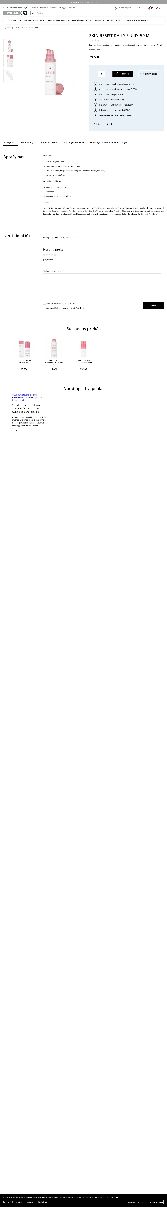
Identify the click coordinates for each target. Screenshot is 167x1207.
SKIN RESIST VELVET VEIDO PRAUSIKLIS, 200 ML (54, 362)
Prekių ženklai (78, 20)
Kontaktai (71, 8)
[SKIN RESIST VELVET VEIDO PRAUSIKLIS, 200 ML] (54, 348)
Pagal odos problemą (57, 20)
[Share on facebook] (103, 124)
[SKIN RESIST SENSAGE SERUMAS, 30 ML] (24, 348)
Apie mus (53, 8)
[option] (24, 356)
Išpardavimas (96, 20)
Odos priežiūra (12, 20)
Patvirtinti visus (156, 1202)
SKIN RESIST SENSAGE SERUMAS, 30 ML (24, 361)
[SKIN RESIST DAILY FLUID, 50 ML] (51, 109)
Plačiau (15, 431)
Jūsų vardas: (48, 259)
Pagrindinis (7, 28)
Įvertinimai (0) (28, 142)
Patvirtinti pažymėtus (136, 1202)
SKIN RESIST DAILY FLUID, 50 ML (26, 28)
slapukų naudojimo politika (109, 1197)
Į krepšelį (125, 74)
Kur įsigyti (62, 8)
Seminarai (44, 8)
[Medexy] (15, 13)
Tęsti (153, 305)
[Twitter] (107, 124)
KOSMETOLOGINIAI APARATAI (137, 20)
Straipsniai (34, 8)
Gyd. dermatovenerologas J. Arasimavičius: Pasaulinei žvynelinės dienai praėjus (27, 408)
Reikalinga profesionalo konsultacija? (108, 142)
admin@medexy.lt (20, 8)
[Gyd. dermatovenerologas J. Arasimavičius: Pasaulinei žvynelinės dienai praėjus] (29, 397)
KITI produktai (113, 20)
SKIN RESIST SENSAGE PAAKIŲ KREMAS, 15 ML (84, 361)
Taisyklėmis (80, 308)
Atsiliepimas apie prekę (53, 271)
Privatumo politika (67, 308)
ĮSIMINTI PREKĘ (151, 74)
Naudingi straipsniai (74, 142)
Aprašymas (8, 142)
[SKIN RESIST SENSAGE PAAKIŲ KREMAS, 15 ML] (83, 348)
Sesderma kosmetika (33, 20)
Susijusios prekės (49, 142)
